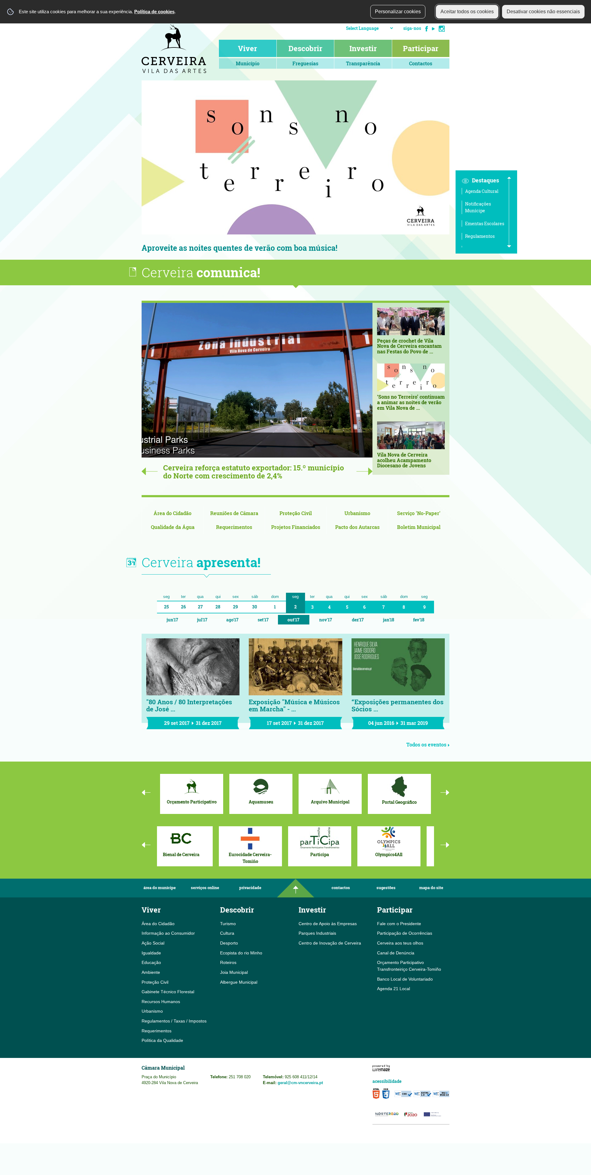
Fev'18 (418, 620)
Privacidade (250, 887)
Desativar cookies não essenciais (543, 11)
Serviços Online (205, 887)
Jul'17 (202, 620)
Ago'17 (232, 620)
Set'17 (263, 620)
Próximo (458, 170)
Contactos (341, 887)
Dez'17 (358, 620)
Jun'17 (172, 620)
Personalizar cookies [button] (398, 11)
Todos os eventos (426, 744)
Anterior (132, 170)
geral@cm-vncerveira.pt (300, 1082)
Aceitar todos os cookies (467, 11)
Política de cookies (154, 11)
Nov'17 (325, 620)
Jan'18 (388, 620)
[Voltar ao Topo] (295, 888)
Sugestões (386, 887)
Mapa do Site (431, 887)
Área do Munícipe (159, 887)
